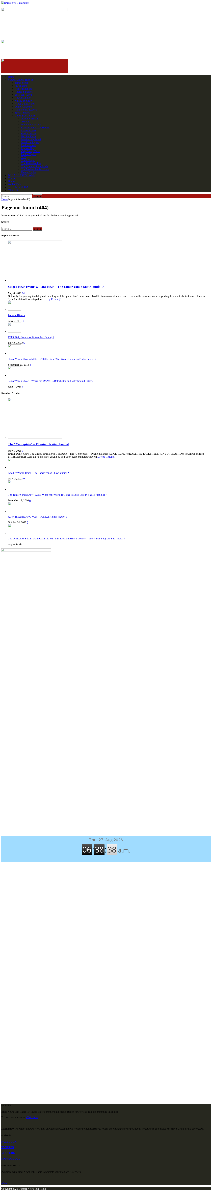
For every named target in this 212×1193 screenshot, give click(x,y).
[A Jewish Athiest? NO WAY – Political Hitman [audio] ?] (14, 511)
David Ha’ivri (28, 130)
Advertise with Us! (18, 187)
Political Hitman (16, 315)
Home (11, 76)
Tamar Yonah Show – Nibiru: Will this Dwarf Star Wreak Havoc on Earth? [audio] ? (52, 359)
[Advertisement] (106, 618)
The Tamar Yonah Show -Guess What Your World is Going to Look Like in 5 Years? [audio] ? (57, 494)
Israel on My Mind (31, 139)
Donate (12, 181)
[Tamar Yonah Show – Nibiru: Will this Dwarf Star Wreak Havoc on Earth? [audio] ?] (14, 353)
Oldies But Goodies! (25, 115)
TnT (23, 157)
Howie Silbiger (22, 97)
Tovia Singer (28, 160)
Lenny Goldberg (23, 106)
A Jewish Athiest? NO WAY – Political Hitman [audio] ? (37, 516)
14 (23, 293)
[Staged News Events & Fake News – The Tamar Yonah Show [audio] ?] (35, 280)
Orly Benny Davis (30, 151)
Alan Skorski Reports (26, 109)
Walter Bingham (23, 88)
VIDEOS (13, 190)
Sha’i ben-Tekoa (23, 94)
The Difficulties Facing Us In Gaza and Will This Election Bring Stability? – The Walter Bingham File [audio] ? (66, 538)
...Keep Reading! (52, 299)
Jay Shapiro (21, 85)
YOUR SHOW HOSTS (21, 79)
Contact (12, 178)
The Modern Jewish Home (35, 169)
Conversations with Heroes (35, 127)
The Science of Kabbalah (34, 166)
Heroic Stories (28, 172)
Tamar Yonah (21, 82)
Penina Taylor (28, 154)
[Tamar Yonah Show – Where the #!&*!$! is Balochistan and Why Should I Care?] (14, 375)
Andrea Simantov (24, 91)
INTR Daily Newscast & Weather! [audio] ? (31, 337)
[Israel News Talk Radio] (106, 2)
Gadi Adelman (28, 133)
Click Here (32, 1117)
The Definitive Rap (31, 163)
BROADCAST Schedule (21, 175)
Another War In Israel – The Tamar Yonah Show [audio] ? (38, 473)
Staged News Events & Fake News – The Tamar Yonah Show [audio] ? (56, 286)
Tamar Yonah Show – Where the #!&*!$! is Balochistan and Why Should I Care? (50, 381)
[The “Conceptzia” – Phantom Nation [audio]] (35, 437)
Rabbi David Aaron (25, 103)
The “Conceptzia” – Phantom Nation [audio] (38, 444)
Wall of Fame (15, 184)
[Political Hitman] (14, 309)
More (4, 1183)
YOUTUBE (8, 1153)
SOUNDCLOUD (11, 1158)
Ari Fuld (25, 121)
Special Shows (22, 112)
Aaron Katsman (29, 118)
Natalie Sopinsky (23, 100)
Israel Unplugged (30, 142)
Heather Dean (28, 136)
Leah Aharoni (28, 145)
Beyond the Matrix (31, 124)
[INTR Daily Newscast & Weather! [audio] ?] (14, 331)
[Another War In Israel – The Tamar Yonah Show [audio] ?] (14, 467)
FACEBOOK (8, 1141)
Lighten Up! (27, 148)
